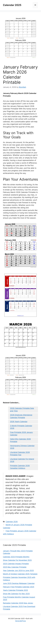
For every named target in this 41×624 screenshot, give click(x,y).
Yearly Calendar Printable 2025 (15, 590)
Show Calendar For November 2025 (17, 560)
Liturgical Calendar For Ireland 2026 (22, 460)
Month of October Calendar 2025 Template (20, 574)
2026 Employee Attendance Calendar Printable (21, 416)
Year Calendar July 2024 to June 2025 (18, 570)
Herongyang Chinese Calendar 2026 (22, 447)
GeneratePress (20, 621)
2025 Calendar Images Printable (16, 564)
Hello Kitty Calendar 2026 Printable (20, 440)
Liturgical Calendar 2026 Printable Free (20, 453)
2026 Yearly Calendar (18, 422)
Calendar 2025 (12, 5)
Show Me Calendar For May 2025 (16, 594)
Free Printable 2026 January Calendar (21, 433)
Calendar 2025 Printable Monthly (16, 557)
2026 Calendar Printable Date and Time (22, 409)
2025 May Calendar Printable (14, 567)
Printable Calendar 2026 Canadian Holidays (20, 467)
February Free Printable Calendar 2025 (18, 587)
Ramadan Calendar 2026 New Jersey (18, 603)
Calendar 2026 (12, 522)
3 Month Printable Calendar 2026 (21, 427)
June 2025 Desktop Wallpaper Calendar (19, 583)
